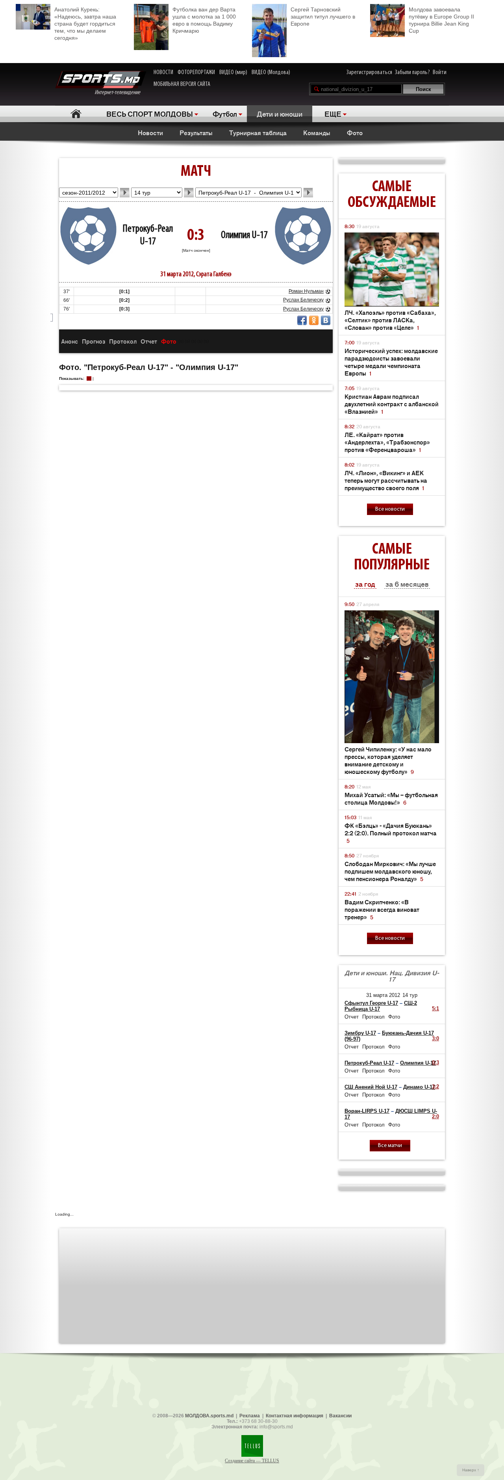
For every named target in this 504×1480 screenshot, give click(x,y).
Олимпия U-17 (244, 235)
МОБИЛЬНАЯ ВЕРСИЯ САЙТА (182, 84)
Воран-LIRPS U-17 (367, 1111)
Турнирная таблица (258, 132)
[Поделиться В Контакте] (325, 320)
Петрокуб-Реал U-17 (369, 1063)
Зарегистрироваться (369, 72)
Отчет (149, 341)
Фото (355, 132)
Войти (440, 72)
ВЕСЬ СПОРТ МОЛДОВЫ (149, 113)
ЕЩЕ (332, 113)
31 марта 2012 (383, 995)
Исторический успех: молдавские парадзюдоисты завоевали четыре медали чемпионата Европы (391, 362)
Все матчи (390, 1146)
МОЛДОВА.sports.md (209, 1416)
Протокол (123, 341)
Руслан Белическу (303, 300)
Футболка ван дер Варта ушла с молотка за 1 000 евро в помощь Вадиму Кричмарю (204, 20)
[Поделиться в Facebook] (302, 320)
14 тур (409, 995)
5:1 (435, 1008)
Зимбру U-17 (360, 1033)
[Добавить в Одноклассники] (314, 320)
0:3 (435, 1062)
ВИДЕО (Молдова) (271, 72)
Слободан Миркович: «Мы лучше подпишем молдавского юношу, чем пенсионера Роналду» (390, 871)
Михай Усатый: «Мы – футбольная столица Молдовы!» (391, 798)
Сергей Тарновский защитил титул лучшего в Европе (323, 16)
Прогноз (93, 341)
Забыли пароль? (412, 72)
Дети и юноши (279, 113)
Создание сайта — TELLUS (252, 1460)
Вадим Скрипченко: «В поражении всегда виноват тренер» (382, 909)
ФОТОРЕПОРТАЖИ (196, 72)
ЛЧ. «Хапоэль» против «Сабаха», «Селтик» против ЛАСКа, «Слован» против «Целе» (390, 320)
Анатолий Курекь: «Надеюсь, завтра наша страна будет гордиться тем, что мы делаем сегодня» (85, 23)
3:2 (435, 1087)
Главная (75, 113)
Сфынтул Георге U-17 (371, 1003)
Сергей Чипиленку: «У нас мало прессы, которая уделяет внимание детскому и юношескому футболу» (388, 760)
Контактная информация (294, 1416)
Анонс (69, 341)
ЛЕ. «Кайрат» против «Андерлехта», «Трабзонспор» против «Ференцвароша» (387, 442)
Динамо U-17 (419, 1087)
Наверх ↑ (470, 1470)
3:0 (435, 1038)
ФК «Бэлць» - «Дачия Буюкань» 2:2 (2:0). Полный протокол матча (391, 833)
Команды (316, 132)
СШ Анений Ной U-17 (371, 1087)
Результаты (196, 132)
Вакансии (340, 1416)
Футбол (225, 113)
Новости (150, 132)
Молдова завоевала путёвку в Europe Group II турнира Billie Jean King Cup (441, 20)
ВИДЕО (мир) (233, 72)
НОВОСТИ (163, 72)
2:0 (435, 1116)
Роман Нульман (306, 291)
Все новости (390, 509)
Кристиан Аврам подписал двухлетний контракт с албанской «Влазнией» (392, 403)
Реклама (249, 1416)
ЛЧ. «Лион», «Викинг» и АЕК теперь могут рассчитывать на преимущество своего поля (386, 480)
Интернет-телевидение (120, 92)
